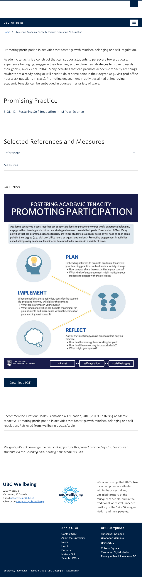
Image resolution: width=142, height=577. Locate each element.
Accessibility (72, 570)
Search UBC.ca (70, 558)
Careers (66, 550)
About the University (73, 537)
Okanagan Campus (112, 537)
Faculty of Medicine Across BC (118, 556)
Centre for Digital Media (115, 552)
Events (65, 546)
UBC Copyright (55, 570)
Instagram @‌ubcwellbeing (30, 501)
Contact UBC (69, 533)
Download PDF (20, 382)
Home (7, 32)
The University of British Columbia (51, 8)
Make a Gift (68, 554)
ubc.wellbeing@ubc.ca (22, 498)
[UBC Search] (134, 5)
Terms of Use (37, 570)
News (64, 541)
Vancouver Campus (112, 533)
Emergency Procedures (15, 570)
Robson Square (110, 548)
